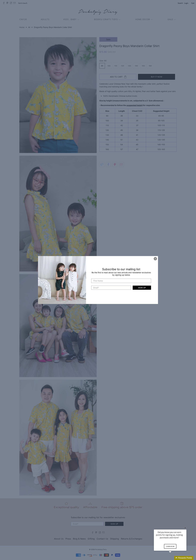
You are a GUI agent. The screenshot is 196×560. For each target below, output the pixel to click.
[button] (173, 558)
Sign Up (142, 288)
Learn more (170, 546)
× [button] (185, 527)
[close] (155, 258)
